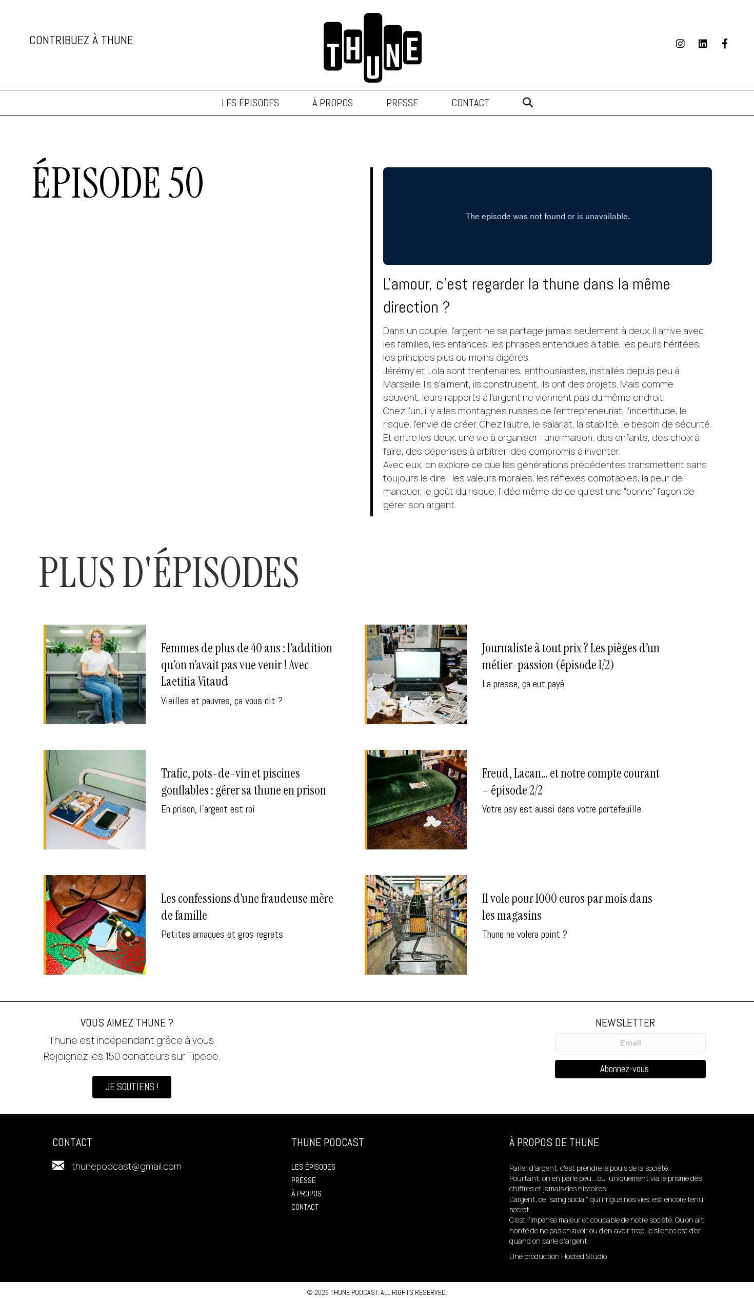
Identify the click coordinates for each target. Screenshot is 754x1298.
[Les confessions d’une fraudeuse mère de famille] (192, 925)
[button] (528, 102)
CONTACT (305, 1207)
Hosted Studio (584, 1256)
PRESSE (303, 1180)
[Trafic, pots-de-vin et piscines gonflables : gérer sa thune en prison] (192, 799)
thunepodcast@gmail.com (127, 1166)
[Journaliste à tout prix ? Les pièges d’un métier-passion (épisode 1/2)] (513, 674)
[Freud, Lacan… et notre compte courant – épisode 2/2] (513, 799)
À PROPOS (306, 1193)
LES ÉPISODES (313, 1166)
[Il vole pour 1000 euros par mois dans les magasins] (513, 925)
